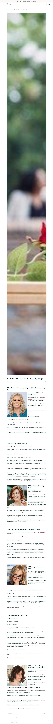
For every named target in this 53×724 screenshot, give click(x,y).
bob (34, 532)
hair (16, 708)
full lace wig (28, 643)
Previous (10, 713)
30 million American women (37, 494)
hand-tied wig (35, 643)
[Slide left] (3, 1)
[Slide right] (50, 1)
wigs (41, 397)
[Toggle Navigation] (3, 4)
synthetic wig (28, 708)
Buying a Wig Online (12, 701)
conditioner (25, 476)
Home (6, 9)
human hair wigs (21, 708)
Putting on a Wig (41, 700)
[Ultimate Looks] (8, 4)
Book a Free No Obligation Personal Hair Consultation (26, 1)
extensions (11, 708)
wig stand (33, 476)
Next (44, 713)
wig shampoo (18, 476)
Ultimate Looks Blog (11, 9)
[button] (46, 4)
